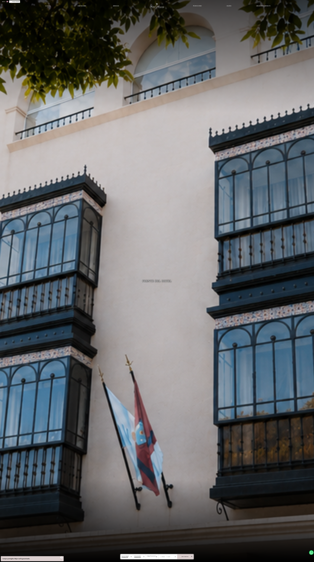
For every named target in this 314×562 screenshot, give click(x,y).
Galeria (229, 6)
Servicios (116, 6)
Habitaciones (82, 6)
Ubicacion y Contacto (263, 6)
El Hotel (48, 6)
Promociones (197, 6)
